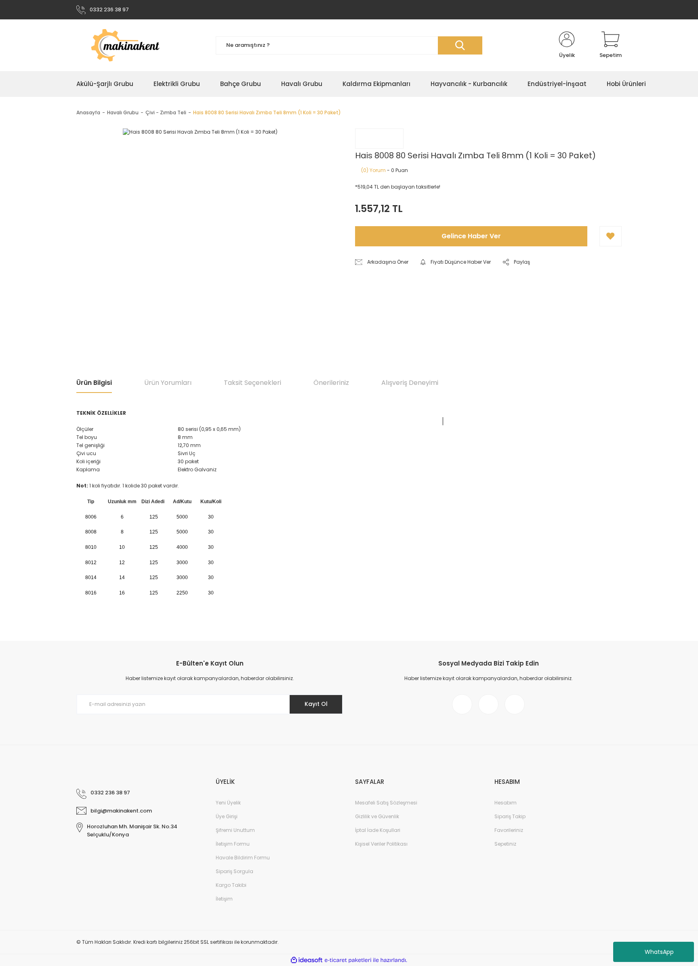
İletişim (224, 898)
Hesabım (505, 802)
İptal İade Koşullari (377, 830)
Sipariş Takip (510, 816)
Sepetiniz (505, 843)
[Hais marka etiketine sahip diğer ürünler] (379, 138)
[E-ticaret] (348, 960)
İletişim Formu (233, 843)
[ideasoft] (306, 960)
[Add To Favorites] (610, 236)
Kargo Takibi (231, 885)
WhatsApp (659, 952)
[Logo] (140, 45)
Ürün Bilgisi (94, 382)
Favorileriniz (508, 830)
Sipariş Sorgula (234, 871)
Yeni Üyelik (228, 802)
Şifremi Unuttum (235, 830)
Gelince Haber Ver (471, 236)
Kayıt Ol (316, 704)
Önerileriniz (331, 382)
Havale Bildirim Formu (243, 857)
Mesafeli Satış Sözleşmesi (386, 802)
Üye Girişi (227, 816)
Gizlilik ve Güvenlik (377, 816)
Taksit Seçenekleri (252, 382)
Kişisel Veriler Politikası (381, 843)
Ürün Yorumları (167, 382)
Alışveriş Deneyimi (409, 382)
